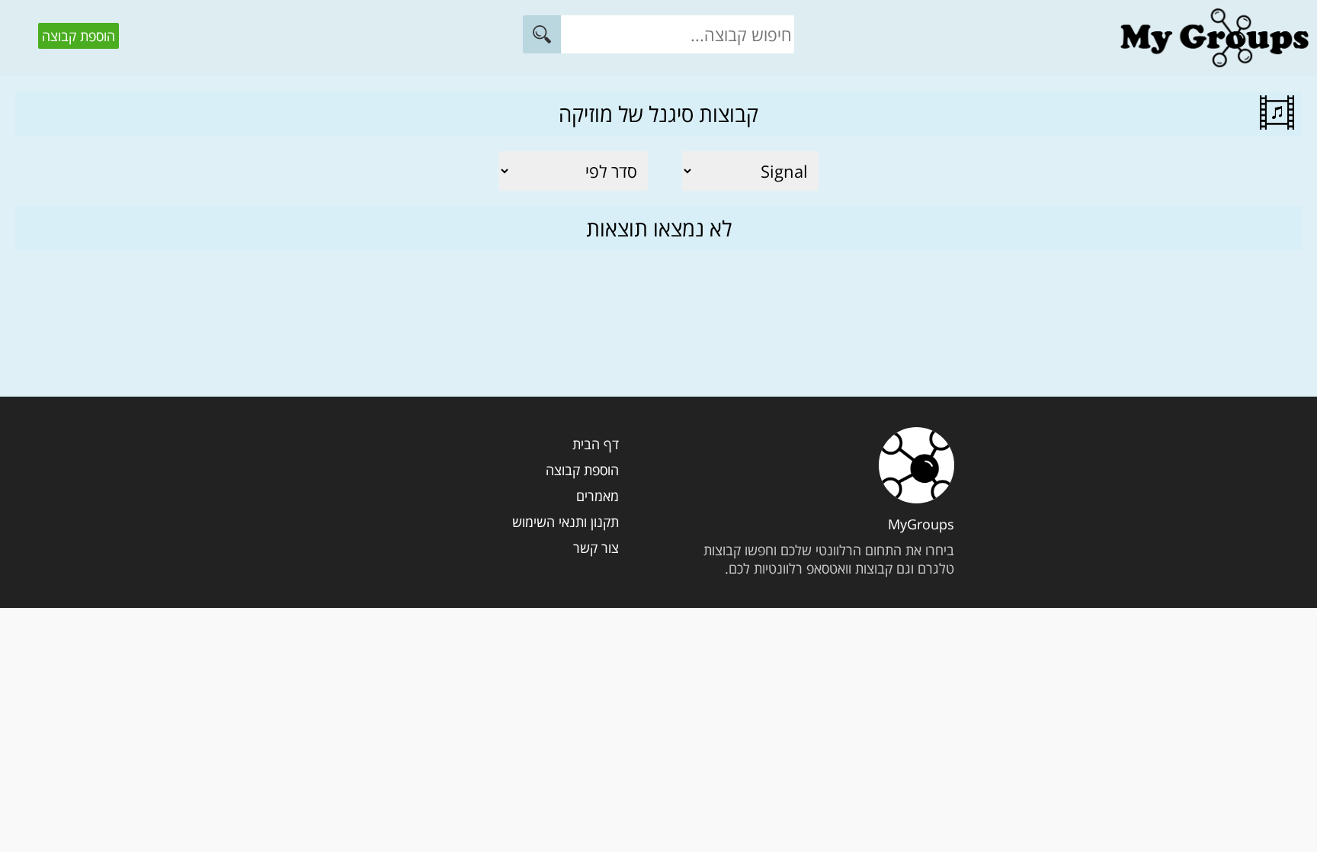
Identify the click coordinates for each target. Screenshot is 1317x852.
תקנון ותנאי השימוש (565, 522)
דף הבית (595, 444)
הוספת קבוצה (78, 36)
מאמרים (597, 496)
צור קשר (596, 548)
